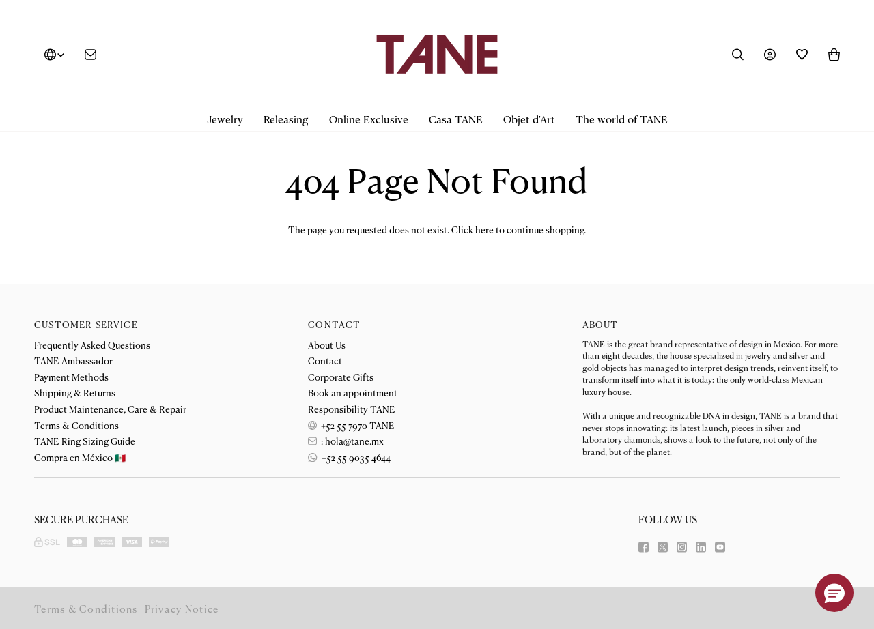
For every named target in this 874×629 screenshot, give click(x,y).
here (484, 229)
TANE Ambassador (73, 360)
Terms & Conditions (76, 425)
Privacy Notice (182, 608)
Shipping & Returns (74, 392)
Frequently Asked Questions (92, 344)
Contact (325, 360)
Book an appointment (352, 392)
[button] (225, 119)
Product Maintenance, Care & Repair (110, 408)
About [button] (600, 324)
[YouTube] (720, 547)
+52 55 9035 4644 (355, 457)
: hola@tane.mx (351, 441)
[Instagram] (682, 547)
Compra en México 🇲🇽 (80, 457)
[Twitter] (663, 547)
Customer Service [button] (86, 324)
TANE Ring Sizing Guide (84, 441)
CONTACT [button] (334, 324)
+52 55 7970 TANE (357, 425)
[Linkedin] (701, 547)
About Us (327, 344)
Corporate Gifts (340, 376)
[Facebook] (643, 547)
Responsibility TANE (351, 408)
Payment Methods (71, 376)
